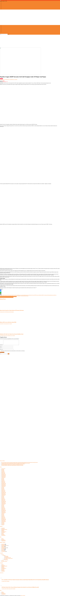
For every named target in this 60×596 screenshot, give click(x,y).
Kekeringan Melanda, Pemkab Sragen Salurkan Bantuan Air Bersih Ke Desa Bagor (12, 465)
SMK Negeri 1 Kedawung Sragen (14, 295)
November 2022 (4, 501)
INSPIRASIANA (4, 531)
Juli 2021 (3, 513)
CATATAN (3, 571)
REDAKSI (3, 31)
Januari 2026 (3, 473)
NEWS (3, 3)
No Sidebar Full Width (8, 557)
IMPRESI (3, 5)
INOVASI (3, 6)
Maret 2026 (3, 472)
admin (11, 79)
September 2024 (4, 485)
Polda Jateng (4, 295)
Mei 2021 (3, 515)
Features (3, 554)
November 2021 (4, 510)
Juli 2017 (3, 524)
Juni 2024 (3, 487)
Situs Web (1, 349)
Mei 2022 (3, 506)
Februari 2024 (3, 490)
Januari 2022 (3, 509)
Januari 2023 (3, 500)
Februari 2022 (3, 508)
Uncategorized (3, 535)
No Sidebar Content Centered (9, 558)
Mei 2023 (3, 497)
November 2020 (4, 519)
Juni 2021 (3, 514)
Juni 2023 (3, 496)
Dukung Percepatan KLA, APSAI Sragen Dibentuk (6, 297)
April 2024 (3, 489)
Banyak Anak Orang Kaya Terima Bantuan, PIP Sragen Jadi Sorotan (12, 310)
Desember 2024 (4, 483)
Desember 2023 (4, 492)
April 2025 (3, 480)
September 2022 (4, 503)
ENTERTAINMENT (4, 4)
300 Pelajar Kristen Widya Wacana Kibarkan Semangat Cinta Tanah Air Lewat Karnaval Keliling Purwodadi (20, 587)
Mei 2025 (3, 479)
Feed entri (3, 539)
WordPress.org (3, 540)
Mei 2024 (3, 488)
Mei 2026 (3, 470)
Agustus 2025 (3, 477)
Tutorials (3, 560)
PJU (2, 295)
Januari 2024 (3, 491)
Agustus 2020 (3, 521)
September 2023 (4, 494)
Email (1, 347)
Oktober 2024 (3, 484)
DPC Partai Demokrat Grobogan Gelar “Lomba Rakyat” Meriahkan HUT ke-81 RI (12, 464)
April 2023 (3, 498)
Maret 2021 (3, 516)
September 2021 (4, 512)
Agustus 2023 (3, 495)
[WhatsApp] (30, 292)
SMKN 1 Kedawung (21, 295)
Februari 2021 (3, 517)
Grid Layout (6, 559)
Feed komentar (3, 593)
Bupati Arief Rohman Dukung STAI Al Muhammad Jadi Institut (8, 296)
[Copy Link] (30, 294)
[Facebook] (30, 290)
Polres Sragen (8, 295)
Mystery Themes (23, 595)
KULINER (3, 7)
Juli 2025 (3, 478)
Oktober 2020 (3, 520)
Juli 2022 (3, 504)
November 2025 (4, 475)
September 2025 (4, 476)
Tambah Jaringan (26, 295)
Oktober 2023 (3, 493)
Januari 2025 (3, 482)
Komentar (1, 344)
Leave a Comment (14, 79)
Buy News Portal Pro (4, 561)
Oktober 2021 (3, 511)
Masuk (2, 538)
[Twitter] (30, 291)
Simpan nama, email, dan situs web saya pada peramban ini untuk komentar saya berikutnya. (13, 350)
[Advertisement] (30, 18)
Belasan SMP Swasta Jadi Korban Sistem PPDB (8, 322)
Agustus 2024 (3, 486)
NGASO (3, 8)
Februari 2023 (3, 499)
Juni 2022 (3, 505)
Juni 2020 (3, 523)
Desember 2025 (4, 474)
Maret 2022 (3, 507)
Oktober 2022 (3, 502)
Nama (1, 346)
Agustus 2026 (3, 468)
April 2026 (3, 471)
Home (2, 2)
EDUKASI (1, 78)
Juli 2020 (3, 522)
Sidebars (4, 555)
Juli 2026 (3, 469)
